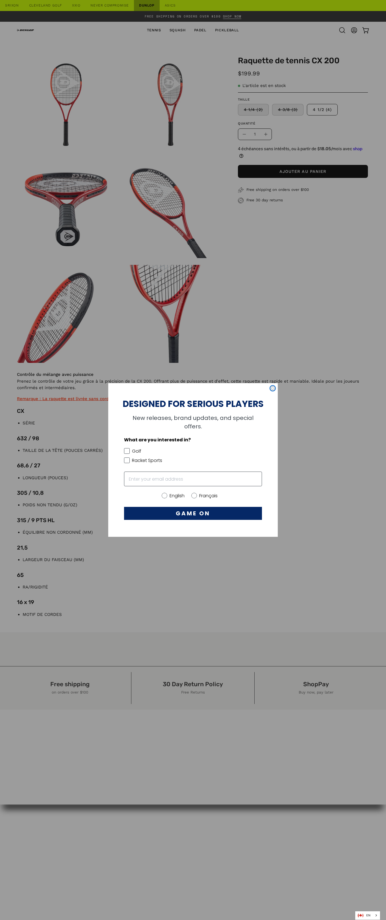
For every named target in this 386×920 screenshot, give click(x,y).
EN (368, 915)
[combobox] (367, 915)
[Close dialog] (273, 388)
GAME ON (193, 513)
